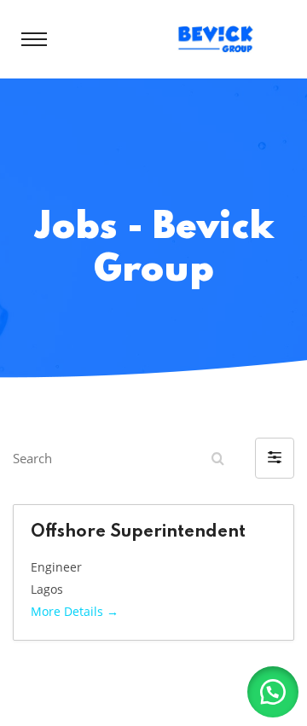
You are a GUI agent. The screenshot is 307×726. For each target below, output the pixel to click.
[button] (274, 458)
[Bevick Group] (219, 37)
